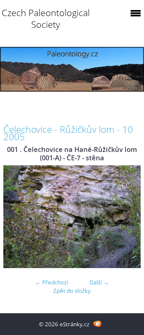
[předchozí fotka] (14, 216)
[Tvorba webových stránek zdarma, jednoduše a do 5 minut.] (97, 323)
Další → (99, 282)
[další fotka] (129, 216)
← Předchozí (51, 282)
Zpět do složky (72, 291)
